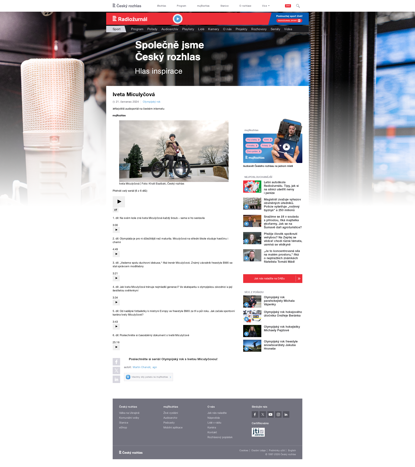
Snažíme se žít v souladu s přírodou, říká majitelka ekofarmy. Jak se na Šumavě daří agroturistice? (283, 222)
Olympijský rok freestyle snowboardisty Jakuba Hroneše (281, 345)
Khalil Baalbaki (157, 183)
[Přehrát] (119, 201)
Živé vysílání (252, 151)
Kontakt (212, 432)
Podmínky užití (277, 450)
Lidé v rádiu (214, 422)
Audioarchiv (169, 29)
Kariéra (212, 427)
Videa (288, 29)
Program (181, 6)
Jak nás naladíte (217, 412)
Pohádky (251, 145)
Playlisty (188, 29)
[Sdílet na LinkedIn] (116, 379)
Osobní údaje (258, 450)
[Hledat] (298, 6)
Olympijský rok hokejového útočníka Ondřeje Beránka (283, 313)
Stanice (224, 6)
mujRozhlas (203, 6)
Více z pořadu (254, 292)
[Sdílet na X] (116, 370)
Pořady (152, 29)
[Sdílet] (116, 210)
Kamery (213, 29)
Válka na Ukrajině (129, 412)
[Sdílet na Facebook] (116, 361)
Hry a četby (252, 140)
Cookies (243, 450)
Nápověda (214, 417)
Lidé (201, 29)
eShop (123, 427)
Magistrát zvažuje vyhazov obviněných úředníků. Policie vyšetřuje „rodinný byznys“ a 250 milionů (282, 205)
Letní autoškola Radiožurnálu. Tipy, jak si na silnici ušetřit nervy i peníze (281, 187)
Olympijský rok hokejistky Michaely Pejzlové (282, 328)
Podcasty (169, 422)
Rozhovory (259, 29)
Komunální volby (129, 417)
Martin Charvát (141, 367)
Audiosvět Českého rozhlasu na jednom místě (268, 166)
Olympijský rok (151, 101)
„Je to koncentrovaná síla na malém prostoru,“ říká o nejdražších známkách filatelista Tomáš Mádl (282, 256)
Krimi (266, 140)
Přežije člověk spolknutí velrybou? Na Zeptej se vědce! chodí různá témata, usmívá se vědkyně (283, 239)
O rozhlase (245, 6)
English (292, 450)
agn (155, 367)
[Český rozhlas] (127, 6)
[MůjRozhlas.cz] (119, 115)
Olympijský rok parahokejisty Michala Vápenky (279, 300)
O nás (227, 29)
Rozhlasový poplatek (220, 437)
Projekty (242, 29)
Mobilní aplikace (173, 427)
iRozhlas (161, 6)
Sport (116, 29)
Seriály (275, 29)
